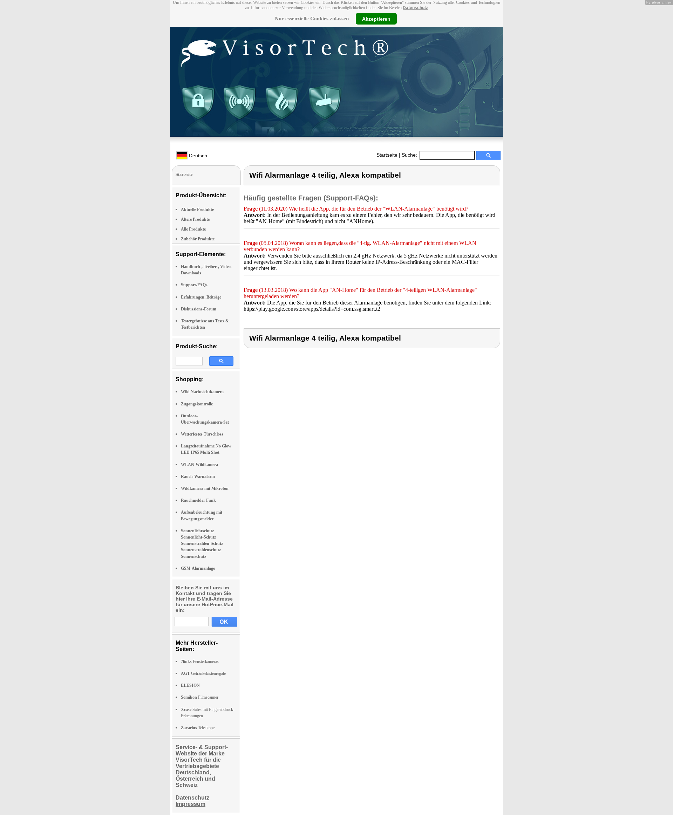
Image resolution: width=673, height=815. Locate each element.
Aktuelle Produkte (197, 209)
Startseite (386, 155)
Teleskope (198, 727)
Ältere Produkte (195, 219)
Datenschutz (415, 7)
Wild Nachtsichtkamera (202, 391)
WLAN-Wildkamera (199, 464)
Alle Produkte (193, 229)
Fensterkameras (200, 661)
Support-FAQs (194, 284)
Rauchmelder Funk (198, 500)
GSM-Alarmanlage (198, 568)
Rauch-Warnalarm (198, 476)
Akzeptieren (376, 18)
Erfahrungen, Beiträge (201, 297)
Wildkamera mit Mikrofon (205, 488)
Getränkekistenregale (203, 673)
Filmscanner (199, 697)
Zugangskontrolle (197, 404)
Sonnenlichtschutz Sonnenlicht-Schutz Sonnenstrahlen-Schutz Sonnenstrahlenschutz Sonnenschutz (202, 543)
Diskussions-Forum (198, 309)
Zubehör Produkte (198, 239)
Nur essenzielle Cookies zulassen (312, 18)
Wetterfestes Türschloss (202, 434)
